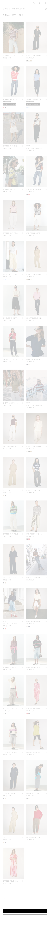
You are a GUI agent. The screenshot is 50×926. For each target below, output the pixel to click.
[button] (25, 911)
